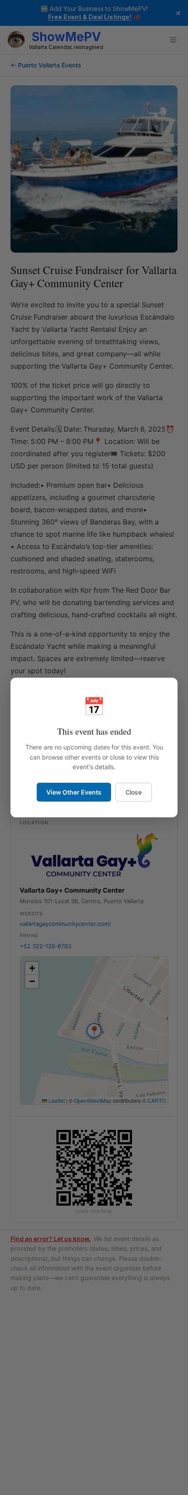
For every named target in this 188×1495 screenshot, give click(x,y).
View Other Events (73, 792)
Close (133, 792)
